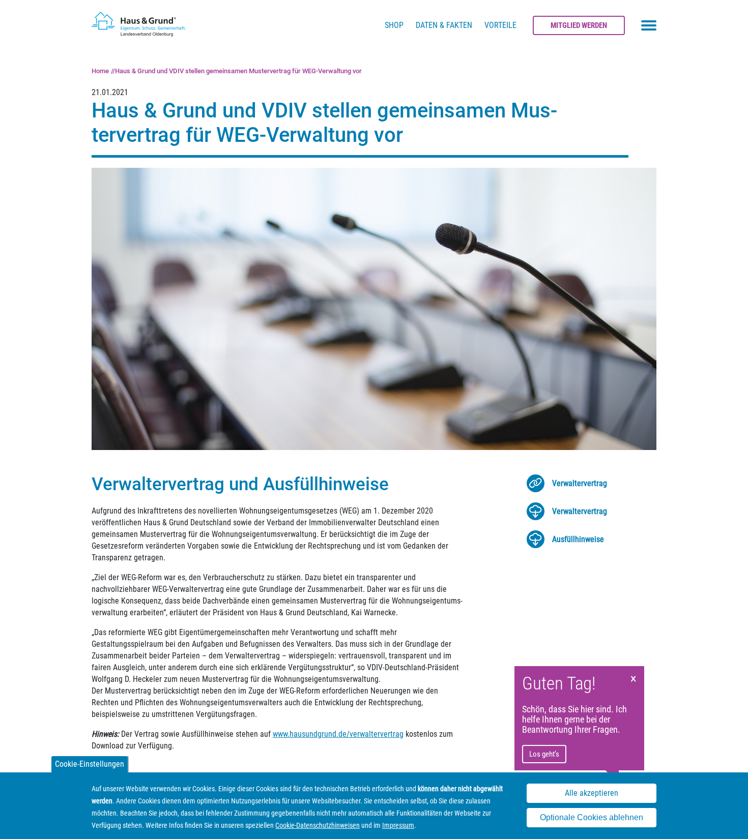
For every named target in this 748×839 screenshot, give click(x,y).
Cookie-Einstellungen (89, 764)
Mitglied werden (579, 25)
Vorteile (500, 25)
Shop (394, 25)
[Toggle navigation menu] (648, 25)
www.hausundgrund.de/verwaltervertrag (338, 734)
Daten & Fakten (444, 25)
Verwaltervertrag (579, 483)
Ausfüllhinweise (578, 539)
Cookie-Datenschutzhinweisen (317, 825)
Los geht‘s (544, 754)
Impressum (398, 825)
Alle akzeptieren (591, 793)
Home (100, 71)
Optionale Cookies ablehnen (591, 818)
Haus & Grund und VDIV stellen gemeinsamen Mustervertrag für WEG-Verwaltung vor (238, 71)
